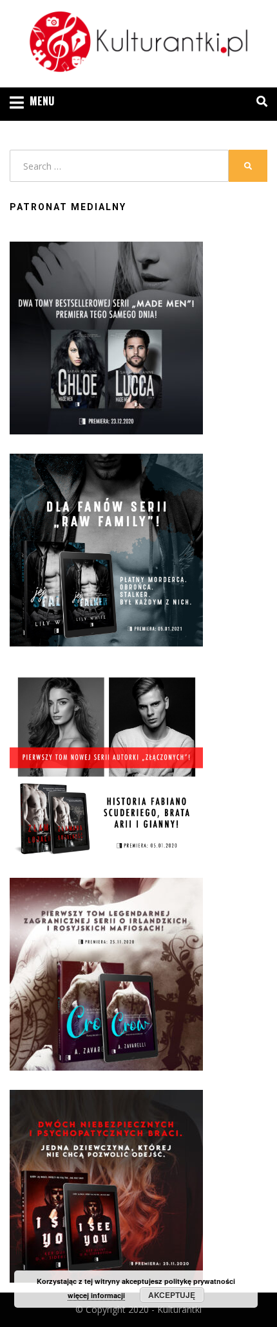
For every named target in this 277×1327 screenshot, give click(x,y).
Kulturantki (179, 1309)
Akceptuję (171, 1295)
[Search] (258, 101)
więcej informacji (96, 1295)
